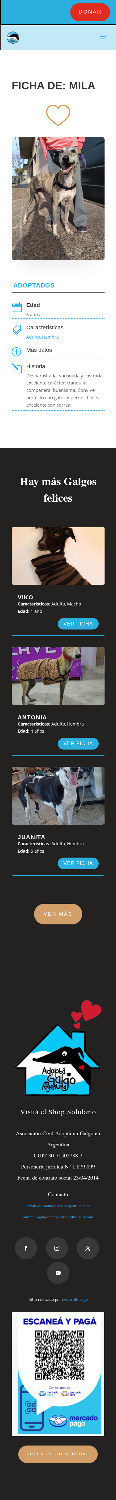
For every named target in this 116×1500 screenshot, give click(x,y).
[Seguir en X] (88, 1248)
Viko (25, 597)
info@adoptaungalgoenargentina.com (58, 1205)
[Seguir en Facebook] (26, 1248)
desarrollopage (75, 1299)
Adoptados (34, 285)
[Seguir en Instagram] (57, 1248)
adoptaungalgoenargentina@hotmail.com (58, 1217)
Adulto (33, 337)
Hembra (50, 337)
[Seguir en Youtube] (58, 1273)
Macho (74, 604)
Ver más (58, 914)
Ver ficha (78, 623)
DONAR (90, 12)
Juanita (31, 837)
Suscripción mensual (58, 1454)
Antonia (32, 717)
